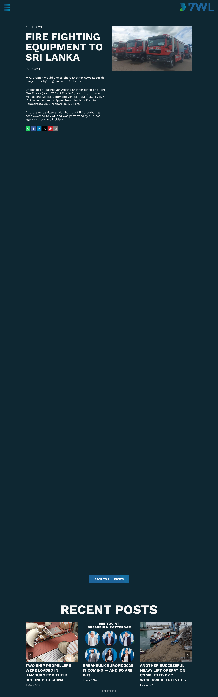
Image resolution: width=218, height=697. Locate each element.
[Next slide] (187, 655)
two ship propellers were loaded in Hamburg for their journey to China (48, 672)
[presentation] (52, 642)
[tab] (102, 691)
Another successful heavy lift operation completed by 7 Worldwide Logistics (163, 672)
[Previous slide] (30, 655)
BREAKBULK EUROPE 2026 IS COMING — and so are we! (108, 670)
